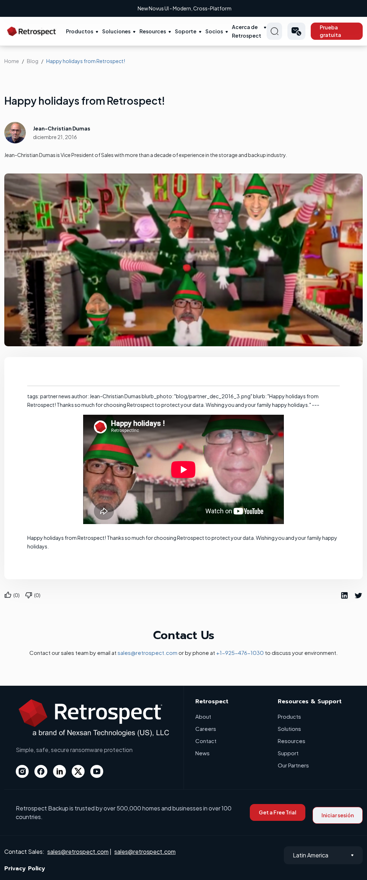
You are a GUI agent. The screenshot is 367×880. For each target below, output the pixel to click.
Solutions (289, 728)
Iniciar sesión (337, 815)
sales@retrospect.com (147, 652)
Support (288, 753)
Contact (205, 740)
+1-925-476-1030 (240, 652)
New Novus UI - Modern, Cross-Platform (185, 8)
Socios (214, 31)
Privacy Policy (24, 868)
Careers (205, 728)
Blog (32, 61)
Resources (152, 31)
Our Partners (293, 765)
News (202, 753)
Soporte (185, 31)
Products (289, 716)
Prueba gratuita (330, 31)
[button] (296, 31)
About (203, 716)
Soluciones (116, 31)
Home (11, 61)
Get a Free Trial (277, 812)
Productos (79, 31)
